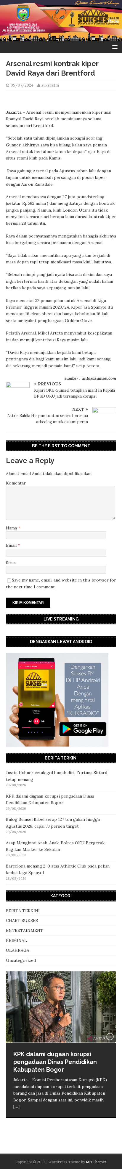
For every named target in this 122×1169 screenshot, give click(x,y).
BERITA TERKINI (23, 910)
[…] (16, 1106)
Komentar (16, 483)
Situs (11, 562)
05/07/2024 (22, 85)
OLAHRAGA (17, 950)
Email (12, 545)
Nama (12, 528)
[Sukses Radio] (61, 37)
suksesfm (50, 85)
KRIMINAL (16, 940)
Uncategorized (21, 960)
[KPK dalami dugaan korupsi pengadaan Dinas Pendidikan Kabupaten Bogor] (61, 1007)
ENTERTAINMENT (24, 930)
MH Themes (96, 1161)
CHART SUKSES (22, 920)
